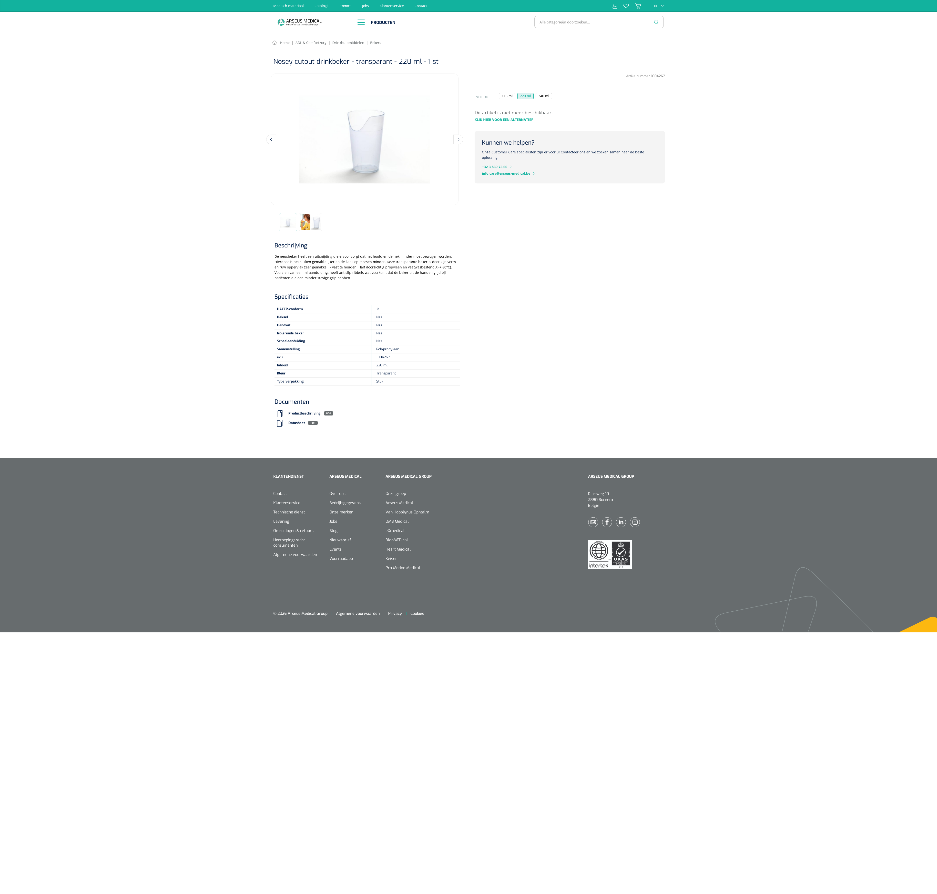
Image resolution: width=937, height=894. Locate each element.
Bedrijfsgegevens (345, 502)
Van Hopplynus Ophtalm (407, 512)
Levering (281, 521)
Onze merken (341, 512)
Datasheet (296, 423)
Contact (421, 5)
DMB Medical (397, 521)
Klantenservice (392, 5)
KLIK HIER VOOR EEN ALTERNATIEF (504, 119)
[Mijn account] (614, 6)
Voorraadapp (341, 558)
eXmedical (395, 530)
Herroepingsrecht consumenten (289, 542)
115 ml (507, 96)
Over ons (337, 493)
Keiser (391, 558)
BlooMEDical (397, 540)
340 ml (543, 96)
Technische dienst (289, 512)
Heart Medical (398, 549)
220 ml (525, 96)
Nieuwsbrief (340, 540)
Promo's (344, 5)
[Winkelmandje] (635, 6)
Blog (333, 530)
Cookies (417, 613)
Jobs (365, 5)
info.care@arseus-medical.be (506, 173)
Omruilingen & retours (293, 530)
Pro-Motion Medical (403, 567)
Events (335, 549)
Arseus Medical (399, 502)
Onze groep (396, 493)
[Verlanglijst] (623, 6)
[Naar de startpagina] (312, 22)
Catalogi (321, 5)
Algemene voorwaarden (295, 554)
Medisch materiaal (288, 5)
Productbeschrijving (304, 413)
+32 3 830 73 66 (494, 166)
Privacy (395, 613)
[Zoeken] (656, 22)
